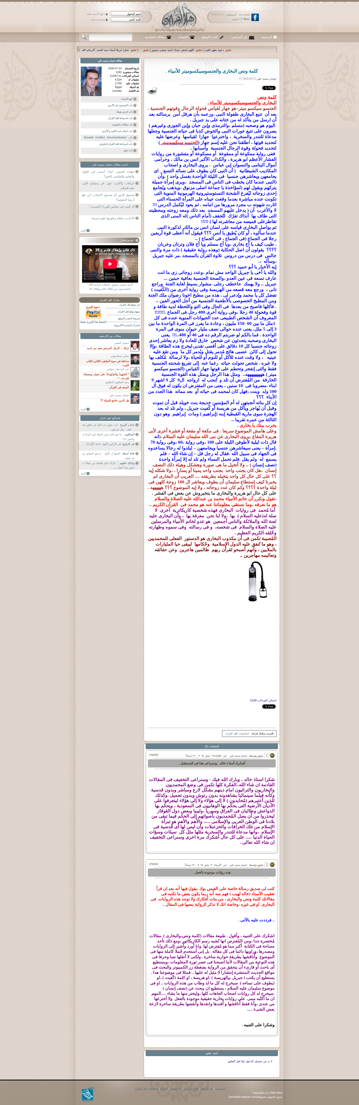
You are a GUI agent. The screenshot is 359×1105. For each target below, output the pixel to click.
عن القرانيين (239, 37)
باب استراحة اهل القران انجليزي (116, 143)
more (85, 230)
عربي (235, 18)
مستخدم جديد (98, 19)
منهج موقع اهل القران (129, 311)
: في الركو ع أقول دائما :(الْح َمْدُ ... (108, 443)
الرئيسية (266, 37)
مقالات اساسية (155, 37)
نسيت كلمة (92, 14)
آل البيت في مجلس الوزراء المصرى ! (111, 206)
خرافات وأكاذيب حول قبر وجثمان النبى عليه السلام (108, 186)
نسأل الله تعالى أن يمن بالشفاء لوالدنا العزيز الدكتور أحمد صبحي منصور (125, 50)
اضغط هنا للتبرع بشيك (93, 321)
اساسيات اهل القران (237, 733)
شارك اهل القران (110, 300)
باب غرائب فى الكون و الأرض (117, 131)
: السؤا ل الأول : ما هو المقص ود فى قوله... (108, 456)
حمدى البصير (121, 342)
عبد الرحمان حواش (118, 369)
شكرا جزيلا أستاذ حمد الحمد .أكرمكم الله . (200, 50)
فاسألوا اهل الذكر (110, 418)
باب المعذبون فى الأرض (120, 105)
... (236, 50)
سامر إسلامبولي (120, 356)
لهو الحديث (126, 98)
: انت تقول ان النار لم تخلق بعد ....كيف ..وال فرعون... (108, 427)
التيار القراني (191, 1088)
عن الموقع (207, 1088)
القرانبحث (176, 1088)
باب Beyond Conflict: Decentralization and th (108, 139)
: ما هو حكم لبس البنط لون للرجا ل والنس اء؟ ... (108, 437)
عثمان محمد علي (238, 755)
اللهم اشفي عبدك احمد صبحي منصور (268, 50)
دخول (102, 13)
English (245, 18)
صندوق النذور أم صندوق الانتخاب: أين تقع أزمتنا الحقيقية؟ (108, 197)
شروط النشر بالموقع (129, 318)
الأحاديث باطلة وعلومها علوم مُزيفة (113, 218)
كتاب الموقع (210, 37)
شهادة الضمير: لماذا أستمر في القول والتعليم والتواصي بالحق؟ (108, 174)
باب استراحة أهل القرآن (120, 118)
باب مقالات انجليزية (122, 124)
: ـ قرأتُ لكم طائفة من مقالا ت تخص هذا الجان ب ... (108, 465)
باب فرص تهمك (124, 111)
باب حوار (127, 150)
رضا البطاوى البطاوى (117, 382)
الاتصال (183, 37)
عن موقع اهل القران (129, 304)
